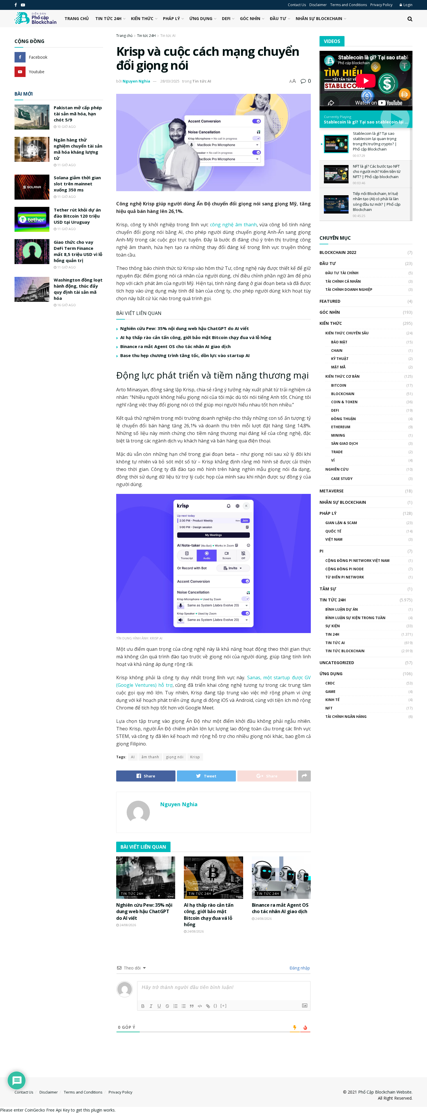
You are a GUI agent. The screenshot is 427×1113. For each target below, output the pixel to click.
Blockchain (342, 393)
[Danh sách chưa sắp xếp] (184, 1006)
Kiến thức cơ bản (342, 376)
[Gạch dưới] (159, 1006)
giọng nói (175, 756)
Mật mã (338, 367)
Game (330, 691)
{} (216, 1005)
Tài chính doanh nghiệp (348, 289)
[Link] (208, 1006)
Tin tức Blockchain (345, 650)
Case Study (342, 478)
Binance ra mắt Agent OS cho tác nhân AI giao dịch (175, 346)
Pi (321, 551)
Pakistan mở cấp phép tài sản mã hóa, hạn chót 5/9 (78, 114)
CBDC (330, 683)
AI (133, 756)
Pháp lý (171, 18)
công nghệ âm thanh (233, 224)
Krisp (195, 756)
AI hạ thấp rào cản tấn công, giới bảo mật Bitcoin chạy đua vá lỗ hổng (195, 337)
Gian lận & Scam (341, 522)
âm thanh (150, 756)
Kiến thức (142, 18)
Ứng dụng (200, 18)
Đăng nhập (299, 968)
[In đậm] (143, 1006)
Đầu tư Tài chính (341, 272)
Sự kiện (332, 625)
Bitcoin (338, 385)
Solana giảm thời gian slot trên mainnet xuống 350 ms (77, 184)
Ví (333, 460)
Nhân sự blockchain (319, 18)
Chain (336, 350)
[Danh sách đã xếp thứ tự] (175, 1006)
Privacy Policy (381, 4)
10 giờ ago (66, 126)
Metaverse (332, 491)
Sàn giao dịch (344, 443)
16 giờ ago (66, 305)
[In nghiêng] (151, 1006)
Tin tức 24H (108, 18)
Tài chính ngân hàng (346, 716)
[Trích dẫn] (192, 1006)
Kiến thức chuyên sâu (347, 333)
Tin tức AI (167, 35)
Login (407, 4)
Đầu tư (278, 18)
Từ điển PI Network (344, 577)
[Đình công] (167, 1006)
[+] (223, 1005)
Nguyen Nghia (136, 81)
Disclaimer (318, 4)
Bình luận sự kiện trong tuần (355, 617)
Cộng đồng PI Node (344, 569)
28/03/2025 (170, 81)
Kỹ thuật (340, 358)
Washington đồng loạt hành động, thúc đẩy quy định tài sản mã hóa (78, 289)
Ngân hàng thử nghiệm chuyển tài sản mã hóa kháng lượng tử (78, 149)
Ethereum (340, 426)
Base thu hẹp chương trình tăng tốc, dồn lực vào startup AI (185, 355)
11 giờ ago (66, 165)
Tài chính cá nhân (343, 281)
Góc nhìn (250, 18)
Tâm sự (328, 589)
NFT (329, 708)
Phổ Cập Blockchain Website (385, 1092)
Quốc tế (333, 531)
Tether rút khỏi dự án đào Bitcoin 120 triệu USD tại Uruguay (77, 216)
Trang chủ (76, 18)
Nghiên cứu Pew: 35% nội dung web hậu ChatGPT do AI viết (184, 328)
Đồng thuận (343, 418)
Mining (338, 435)
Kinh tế (332, 699)
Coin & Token (344, 401)
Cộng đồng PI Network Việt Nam (357, 560)
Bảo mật (339, 342)
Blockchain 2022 (338, 252)
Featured (330, 301)
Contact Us (297, 4)
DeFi (226, 18)
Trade (337, 451)
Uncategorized (337, 662)
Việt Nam (333, 539)
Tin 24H (332, 634)
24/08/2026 (127, 925)
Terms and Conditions (348, 4)
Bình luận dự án (341, 609)
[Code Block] (200, 1006)
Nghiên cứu (337, 469)
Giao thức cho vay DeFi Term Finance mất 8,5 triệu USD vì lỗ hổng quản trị (78, 251)
